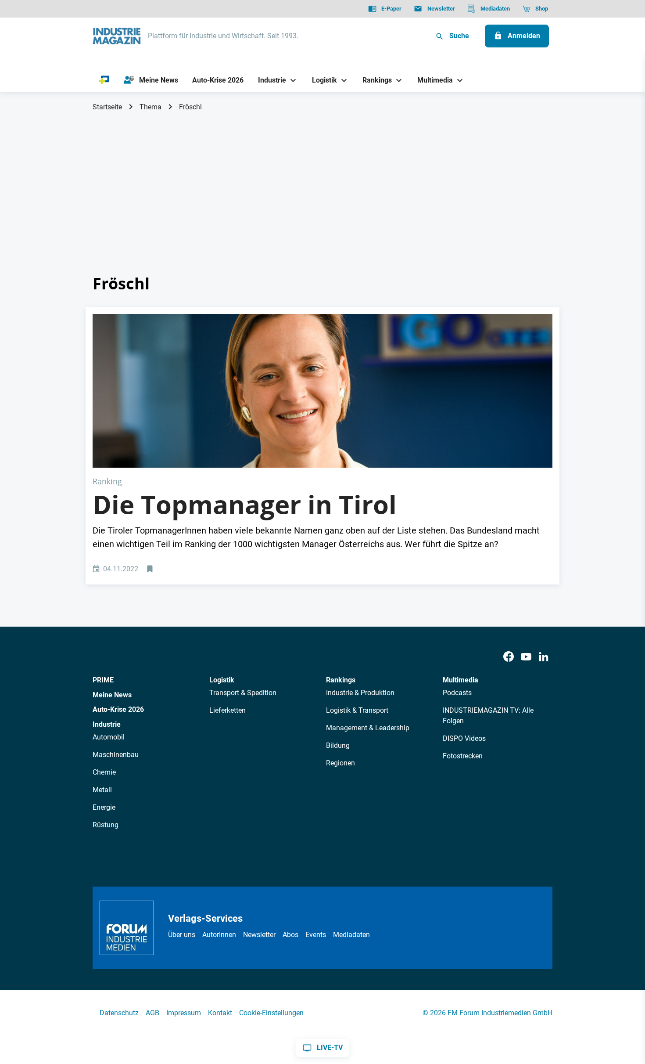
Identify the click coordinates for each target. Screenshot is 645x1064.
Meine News (112, 695)
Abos (290, 935)
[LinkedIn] (543, 656)
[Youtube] (526, 656)
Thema (150, 107)
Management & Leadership (367, 728)
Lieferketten (227, 710)
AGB (152, 1013)
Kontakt (220, 1013)
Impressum (183, 1013)
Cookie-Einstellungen (271, 1013)
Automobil (109, 737)
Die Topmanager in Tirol (245, 504)
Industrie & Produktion (360, 693)
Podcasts (457, 693)
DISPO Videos (464, 738)
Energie (104, 807)
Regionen (340, 763)
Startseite (107, 107)
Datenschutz (119, 1013)
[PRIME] (104, 80)
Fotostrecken (463, 756)
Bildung (338, 745)
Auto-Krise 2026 (118, 709)
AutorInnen (219, 935)
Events (315, 935)
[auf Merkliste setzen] (150, 569)
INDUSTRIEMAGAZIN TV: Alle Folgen (488, 715)
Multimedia (460, 680)
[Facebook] (508, 656)
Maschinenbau (116, 754)
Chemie (104, 772)
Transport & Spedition (242, 693)
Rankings (340, 680)
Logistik (221, 680)
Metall (102, 790)
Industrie (107, 724)
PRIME (103, 680)
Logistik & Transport (357, 710)
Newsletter (259, 935)
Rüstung (105, 825)
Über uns (181, 935)
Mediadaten (351, 935)
